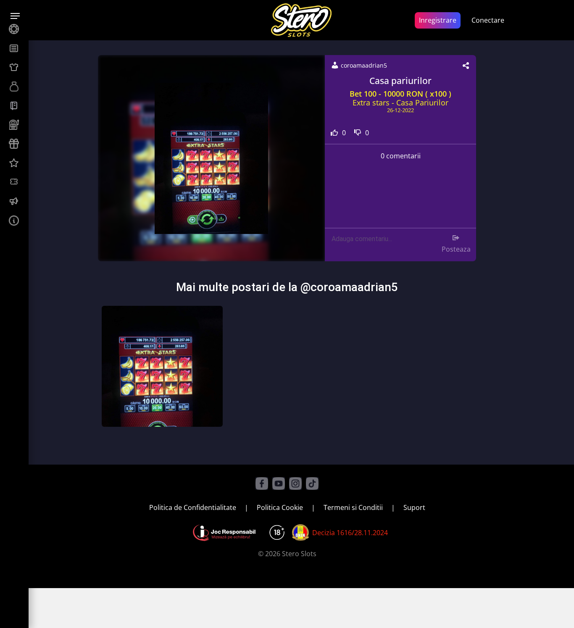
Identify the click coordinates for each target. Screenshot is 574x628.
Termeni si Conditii (353, 507)
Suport (414, 507)
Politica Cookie (280, 507)
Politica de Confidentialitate (192, 507)
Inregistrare (437, 20)
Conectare (487, 20)
